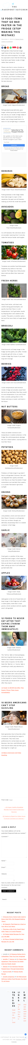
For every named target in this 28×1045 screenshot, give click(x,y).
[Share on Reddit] (8, 48)
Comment (5, 836)
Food (10, 800)
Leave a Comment (7, 41)
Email (3, 867)
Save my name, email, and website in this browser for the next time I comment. (13, 885)
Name (3, 861)
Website (4, 874)
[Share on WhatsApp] (11, 48)
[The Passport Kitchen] (14, 13)
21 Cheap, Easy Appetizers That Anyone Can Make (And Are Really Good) (13, 961)
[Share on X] (5, 48)
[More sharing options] (20, 48)
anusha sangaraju (8, 976)
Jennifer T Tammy (8, 959)
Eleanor (5, 966)
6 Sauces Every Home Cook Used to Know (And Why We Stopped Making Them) (13, 919)
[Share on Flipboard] (18, 48)
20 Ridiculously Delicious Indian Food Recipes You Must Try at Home (14, 979)
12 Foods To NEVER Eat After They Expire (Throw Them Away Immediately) (12, 690)
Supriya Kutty (7, 971)
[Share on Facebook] (2, 48)
